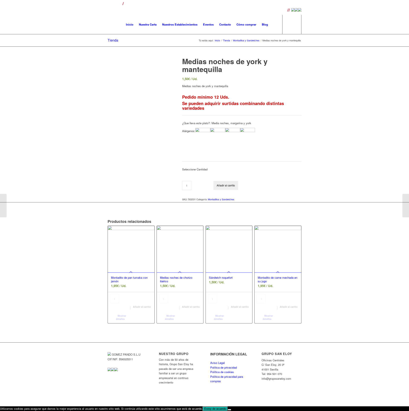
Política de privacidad (223, 367)
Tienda (113, 40)
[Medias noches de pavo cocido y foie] (405, 205)
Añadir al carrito (226, 185)
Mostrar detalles (121, 317)
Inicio (217, 40)
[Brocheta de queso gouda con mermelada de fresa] (3, 205)
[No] (229, 409)
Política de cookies (222, 372)
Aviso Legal (217, 363)
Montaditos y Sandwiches (246, 40)
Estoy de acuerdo (215, 408)
